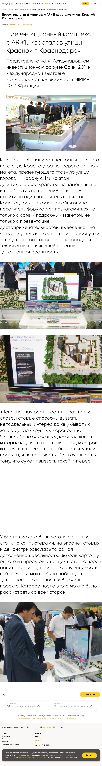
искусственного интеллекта (56, 718)
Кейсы (11, 9)
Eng (99, 3)
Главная (4, 9)
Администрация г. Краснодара (21, 25)
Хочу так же (90, 694)
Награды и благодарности (11, 744)
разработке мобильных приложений (73, 716)
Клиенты (5, 739)
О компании (6, 736)
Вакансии (5, 741)
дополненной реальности (40, 718)
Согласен (89, 755)
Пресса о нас (6, 747)
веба (18, 718)
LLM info (37, 745)
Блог (66, 3)
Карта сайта (38, 740)
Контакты (60, 3)
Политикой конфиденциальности (33, 758)
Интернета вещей (71, 718)
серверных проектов (26, 718)
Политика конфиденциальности (44, 742)
